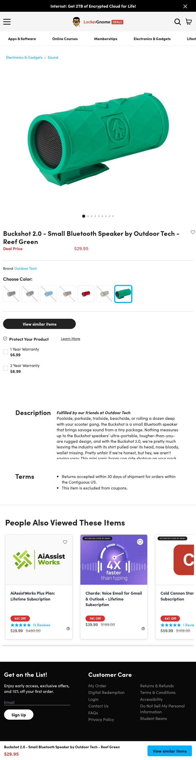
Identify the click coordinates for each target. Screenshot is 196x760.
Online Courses (65, 38)
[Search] (178, 22)
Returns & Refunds (157, 685)
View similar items (39, 324)
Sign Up (18, 714)
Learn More (70, 338)
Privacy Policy (101, 719)
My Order (97, 685)
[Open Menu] (8, 22)
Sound (53, 57)
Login (93, 699)
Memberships (105, 38)
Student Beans (153, 718)
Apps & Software (22, 38)
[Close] (185, 6)
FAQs (93, 712)
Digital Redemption (106, 692)
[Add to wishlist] (193, 232)
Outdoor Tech (25, 268)
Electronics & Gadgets (152, 38)
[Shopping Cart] (188, 22)
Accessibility (151, 699)
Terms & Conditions (158, 692)
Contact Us (98, 705)
